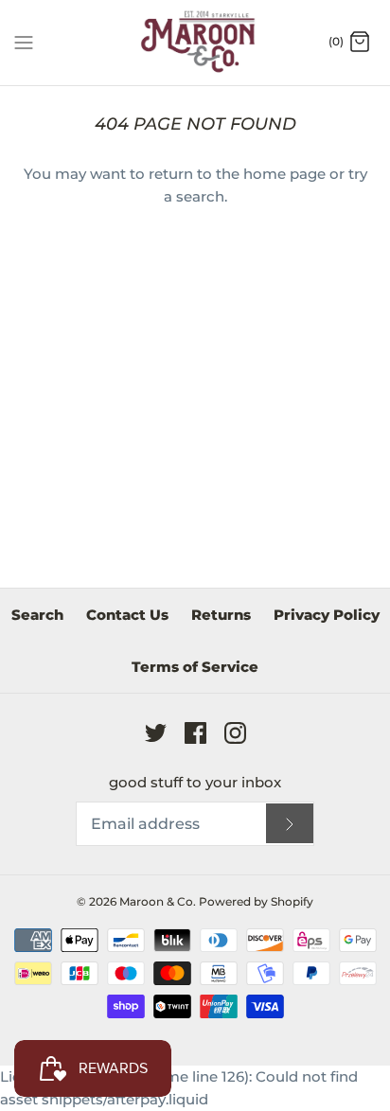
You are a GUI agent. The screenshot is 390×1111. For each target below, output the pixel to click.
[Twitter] (156, 733)
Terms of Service (195, 667)
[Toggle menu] (23, 41)
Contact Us (127, 615)
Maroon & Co (156, 901)
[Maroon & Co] (195, 42)
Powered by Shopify (256, 901)
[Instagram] (235, 733)
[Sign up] (289, 823)
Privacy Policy (327, 615)
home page (284, 174)
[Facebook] (195, 733)
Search (37, 615)
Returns (221, 615)
